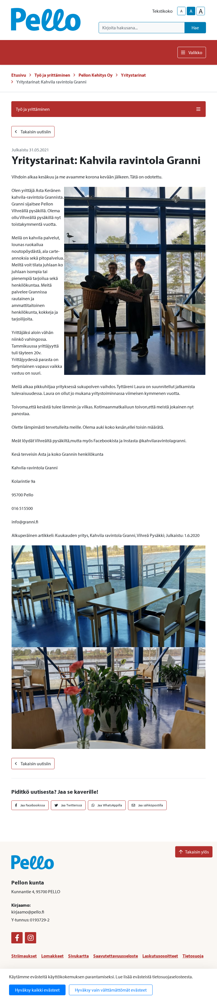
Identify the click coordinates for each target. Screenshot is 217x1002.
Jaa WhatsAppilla (109, 805)
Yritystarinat (133, 75)
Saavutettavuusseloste (115, 956)
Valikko (195, 52)
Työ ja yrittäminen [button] (33, 109)
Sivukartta (78, 956)
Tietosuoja (193, 956)
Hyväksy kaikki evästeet (37, 990)
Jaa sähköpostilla (150, 805)
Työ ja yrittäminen (52, 75)
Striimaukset (24, 956)
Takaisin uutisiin (35, 131)
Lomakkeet (52, 956)
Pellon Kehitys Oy (95, 75)
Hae (195, 27)
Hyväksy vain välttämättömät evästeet (111, 990)
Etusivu (18, 75)
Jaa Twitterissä (71, 805)
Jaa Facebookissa (32, 805)
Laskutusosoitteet (160, 956)
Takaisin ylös (197, 852)
